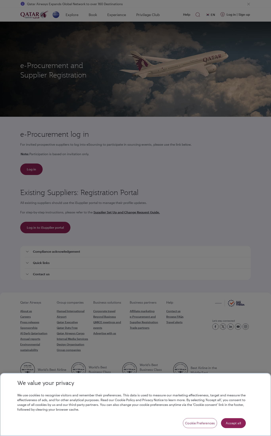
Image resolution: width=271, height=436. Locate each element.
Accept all (233, 423)
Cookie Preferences (200, 423)
